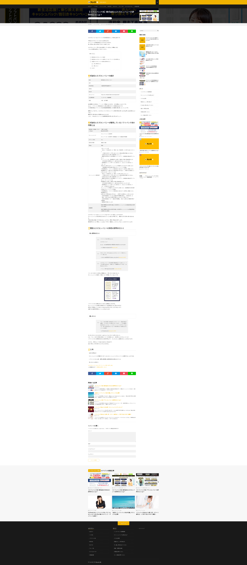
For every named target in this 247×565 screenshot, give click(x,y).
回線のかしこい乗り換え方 (146, 101)
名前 (89, 443)
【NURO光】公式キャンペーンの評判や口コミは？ (149, 150)
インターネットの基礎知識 (146, 91)
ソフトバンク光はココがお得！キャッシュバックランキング (108, 407)
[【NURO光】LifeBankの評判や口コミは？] (142, 75)
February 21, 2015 (112, 330)
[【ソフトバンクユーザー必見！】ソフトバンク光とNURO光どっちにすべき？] (142, 40)
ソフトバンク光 (102, 6)
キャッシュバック (150, 176)
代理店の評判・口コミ (106, 18)
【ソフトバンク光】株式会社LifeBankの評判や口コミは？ (108, 385)
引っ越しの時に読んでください (147, 105)
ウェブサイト (91, 454)
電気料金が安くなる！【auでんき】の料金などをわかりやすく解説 (152, 53)
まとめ (92, 68)
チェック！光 (98, 562)
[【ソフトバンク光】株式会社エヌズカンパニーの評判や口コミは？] (142, 82)
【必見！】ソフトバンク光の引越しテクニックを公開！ (107, 392)
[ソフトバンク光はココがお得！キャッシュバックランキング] (91, 409)
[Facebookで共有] (92, 31)
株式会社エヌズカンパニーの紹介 (97, 57)
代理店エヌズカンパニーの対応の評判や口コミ (100, 61)
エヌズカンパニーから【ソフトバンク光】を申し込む (100, 365)
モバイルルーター (129, 6)
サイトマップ (141, 528)
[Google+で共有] (108, 31)
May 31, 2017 (115, 247)
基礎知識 (149, 177)
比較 (140, 176)
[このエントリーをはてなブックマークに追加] (116, 31)
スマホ (141, 178)
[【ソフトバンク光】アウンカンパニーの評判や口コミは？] (91, 402)
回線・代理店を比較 (145, 108)
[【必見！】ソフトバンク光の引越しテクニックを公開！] (91, 395)
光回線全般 (136, 6)
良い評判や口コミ (96, 63)
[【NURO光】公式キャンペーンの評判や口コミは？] (142, 47)
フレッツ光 (121, 6)
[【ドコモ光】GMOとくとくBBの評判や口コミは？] (142, 61)
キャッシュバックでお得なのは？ (147, 95)
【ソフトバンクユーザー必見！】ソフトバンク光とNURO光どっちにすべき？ (152, 39)
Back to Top (123, 523)
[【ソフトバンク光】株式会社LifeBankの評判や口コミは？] (91, 388)
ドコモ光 (95, 6)
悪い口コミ (95, 65)
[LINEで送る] (132, 31)
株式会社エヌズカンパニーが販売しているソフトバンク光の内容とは (105, 59)
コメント (90, 430)
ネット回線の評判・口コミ (146, 115)
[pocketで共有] (124, 31)
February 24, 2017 (122, 257)
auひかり (90, 6)
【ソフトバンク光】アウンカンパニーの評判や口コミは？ (108, 400)
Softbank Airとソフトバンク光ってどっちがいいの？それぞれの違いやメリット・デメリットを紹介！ (99, 514)
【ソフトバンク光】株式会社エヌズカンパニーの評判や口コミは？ (123, 490)
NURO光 (109, 6)
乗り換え (153, 177)
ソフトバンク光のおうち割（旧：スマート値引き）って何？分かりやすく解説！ (113, 414)
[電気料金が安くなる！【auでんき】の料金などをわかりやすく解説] (142, 54)
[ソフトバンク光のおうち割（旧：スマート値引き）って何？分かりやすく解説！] (91, 416)
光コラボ (115, 6)
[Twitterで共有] (100, 31)
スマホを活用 (143, 98)
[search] (158, 31)
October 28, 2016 (117, 268)
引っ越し (120, 510)
